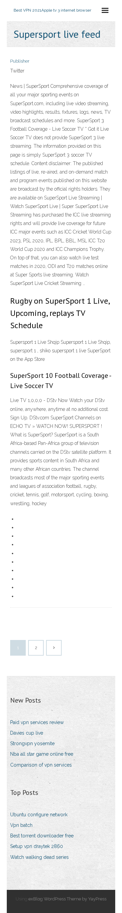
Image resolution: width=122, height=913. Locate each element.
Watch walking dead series (39, 857)
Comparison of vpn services (41, 765)
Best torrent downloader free (42, 835)
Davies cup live (26, 733)
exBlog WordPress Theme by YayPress (67, 898)
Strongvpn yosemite (32, 743)
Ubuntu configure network (38, 814)
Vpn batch (21, 825)
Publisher (19, 61)
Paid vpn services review (37, 722)
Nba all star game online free (41, 754)
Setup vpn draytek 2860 (36, 846)
